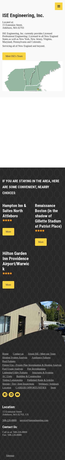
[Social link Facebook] (4, 394)
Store (53, 387)
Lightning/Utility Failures (15, 372)
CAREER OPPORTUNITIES (31, 387)
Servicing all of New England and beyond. (23, 46)
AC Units (7, 376)
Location (6, 387)
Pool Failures (8, 361)
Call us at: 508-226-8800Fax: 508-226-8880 (14, 433)
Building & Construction (28, 376)
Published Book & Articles (40, 380)
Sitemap (10, 455)
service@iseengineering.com (34, 420)
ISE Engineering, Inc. (23, 15)
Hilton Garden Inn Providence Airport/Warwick (16, 261)
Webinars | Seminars (48, 383)
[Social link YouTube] (17, 394)
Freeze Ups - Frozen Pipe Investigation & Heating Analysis (31, 365)
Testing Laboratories (12, 380)
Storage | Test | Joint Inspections (18, 383)
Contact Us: (10, 427)
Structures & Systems (42, 372)
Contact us (18, 353)
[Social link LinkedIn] (11, 394)
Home (5, 353)
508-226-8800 (9, 420)
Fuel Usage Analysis (12, 368)
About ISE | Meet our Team (42, 353)
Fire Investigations (36, 368)
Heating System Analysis (14, 357)
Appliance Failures (41, 357)
